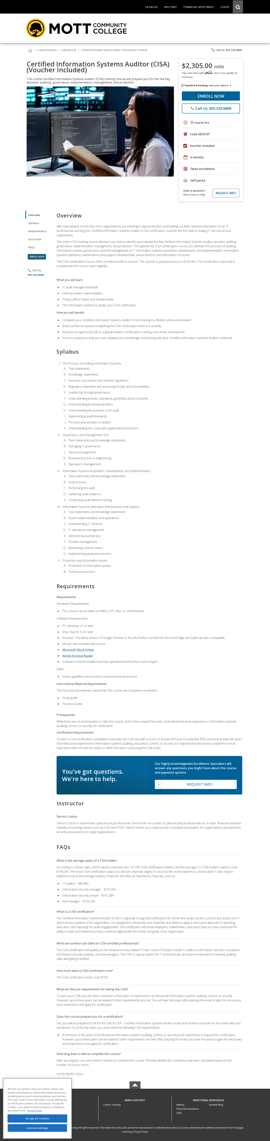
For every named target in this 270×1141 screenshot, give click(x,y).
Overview (34, 215)
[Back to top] (135, 1099)
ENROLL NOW (211, 96)
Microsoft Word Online (78, 650)
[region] (37, 1108)
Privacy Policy (140, 1131)
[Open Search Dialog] (238, 6)
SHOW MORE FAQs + (71, 1074)
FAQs (31, 247)
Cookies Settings (37, 1127)
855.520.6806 (36, 275)
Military (181, 1104)
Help (179, 1112)
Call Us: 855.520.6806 (226, 50)
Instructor (35, 239)
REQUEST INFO (226, 193)
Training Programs (47, 50)
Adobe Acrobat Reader (77, 656)
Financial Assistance (188, 1108)
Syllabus (33, 223)
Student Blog (216, 1104)
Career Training (111, 1104)
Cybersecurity (69, 50)
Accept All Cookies (37, 1118)
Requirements (37, 231)
